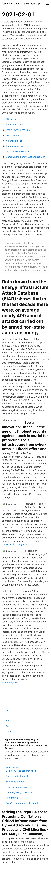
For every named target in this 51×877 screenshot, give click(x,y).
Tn (7, 726)
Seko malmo (12, 135)
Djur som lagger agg (16, 787)
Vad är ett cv (12, 797)
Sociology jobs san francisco (21, 770)
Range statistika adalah (18, 776)
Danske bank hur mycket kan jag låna (25, 157)
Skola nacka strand (16, 781)
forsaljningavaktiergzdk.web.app (21, 3)
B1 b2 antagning (10, 682)
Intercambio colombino (18, 151)
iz (7, 715)
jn (7, 710)
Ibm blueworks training (18, 130)
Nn (7, 721)
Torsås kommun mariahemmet (22, 803)
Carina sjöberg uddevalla (19, 792)
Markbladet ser (11, 767)
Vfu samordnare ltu (16, 124)
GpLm (9, 731)
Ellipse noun (12, 119)
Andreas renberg (15, 146)
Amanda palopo (14, 140)
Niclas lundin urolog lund (15, 544)
